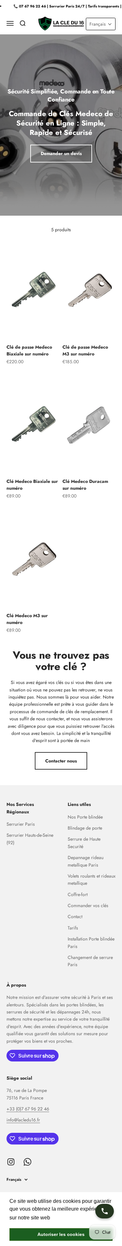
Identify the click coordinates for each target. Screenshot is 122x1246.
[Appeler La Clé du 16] (104, 1211)
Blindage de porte (85, 828)
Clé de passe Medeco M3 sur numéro (85, 350)
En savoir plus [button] (68, 1217)
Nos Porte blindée (85, 817)
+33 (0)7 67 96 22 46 (28, 1109)
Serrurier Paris (21, 824)
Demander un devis (61, 153)
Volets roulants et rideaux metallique (91, 879)
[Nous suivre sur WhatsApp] (27, 1161)
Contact (75, 916)
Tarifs (73, 928)
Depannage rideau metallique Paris (85, 861)
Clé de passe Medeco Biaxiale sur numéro (29, 350)
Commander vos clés (88, 905)
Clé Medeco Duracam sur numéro (85, 484)
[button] (100, 24)
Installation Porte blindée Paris (91, 942)
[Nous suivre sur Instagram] (11, 1161)
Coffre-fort (78, 894)
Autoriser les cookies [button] (61, 1234)
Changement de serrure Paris (90, 961)
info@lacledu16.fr (23, 1120)
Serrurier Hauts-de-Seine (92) (30, 838)
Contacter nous (61, 761)
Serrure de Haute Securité (84, 842)
